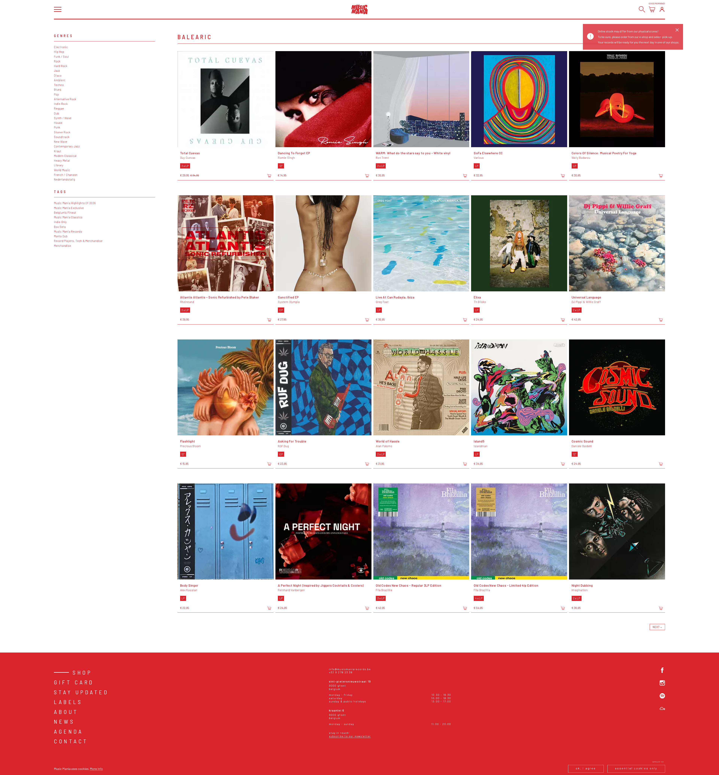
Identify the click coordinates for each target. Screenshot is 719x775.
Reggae (59, 108)
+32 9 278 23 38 (341, 672)
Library (58, 165)
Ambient (59, 80)
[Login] (662, 9)
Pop (56, 94)
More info (96, 769)
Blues (57, 89)
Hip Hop (59, 51)
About (66, 711)
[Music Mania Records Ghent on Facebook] (662, 670)
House (58, 122)
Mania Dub (61, 236)
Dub (56, 113)
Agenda (68, 731)
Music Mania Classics (68, 217)
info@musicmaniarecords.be (350, 669)
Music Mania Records (68, 231)
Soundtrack (61, 137)
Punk (57, 127)
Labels (68, 701)
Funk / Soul (61, 56)
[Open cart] (652, 9)
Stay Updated (81, 692)
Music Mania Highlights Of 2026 (75, 203)
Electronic (61, 47)
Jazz (57, 70)
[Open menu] (57, 9)
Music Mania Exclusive (69, 208)
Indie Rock (61, 103)
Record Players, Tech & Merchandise (78, 240)
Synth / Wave (63, 118)
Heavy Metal (62, 160)
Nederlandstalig (64, 179)
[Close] (677, 30)
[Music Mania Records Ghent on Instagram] (662, 683)
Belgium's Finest (65, 212)
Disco (58, 75)
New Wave (60, 141)
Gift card (74, 682)
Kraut (57, 151)
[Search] (642, 9)
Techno (59, 85)
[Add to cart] (269, 176)
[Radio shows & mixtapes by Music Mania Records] (662, 708)
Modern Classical (65, 155)
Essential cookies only (636, 768)
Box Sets (60, 226)
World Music (62, 170)
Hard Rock (60, 66)
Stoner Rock (62, 132)
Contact (71, 741)
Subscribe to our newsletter (350, 736)
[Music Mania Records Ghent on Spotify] (662, 696)
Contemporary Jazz (67, 146)
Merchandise (62, 245)
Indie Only (60, 222)
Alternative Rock (65, 99)
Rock (57, 61)
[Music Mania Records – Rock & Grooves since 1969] (359, 9)
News (64, 721)
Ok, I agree (586, 768)
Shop (82, 672)
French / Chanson (66, 174)
